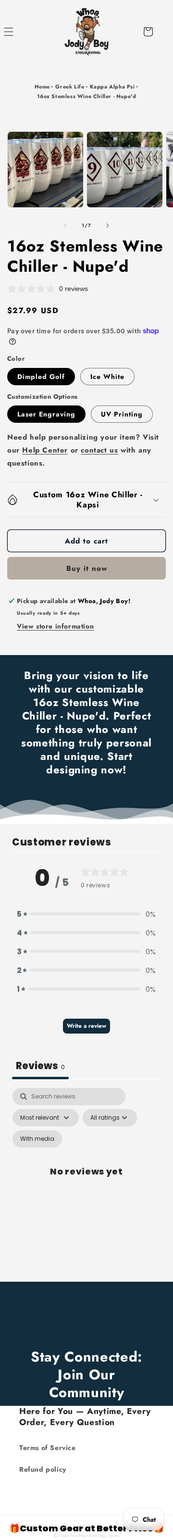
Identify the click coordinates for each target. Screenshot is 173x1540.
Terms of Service (47, 1447)
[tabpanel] (86, 1182)
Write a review (86, 1026)
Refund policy (42, 1469)
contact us (99, 450)
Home (42, 86)
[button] (19, 31)
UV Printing (122, 414)
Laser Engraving (46, 414)
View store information (55, 626)
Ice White (107, 376)
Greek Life (69, 86)
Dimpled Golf (41, 376)
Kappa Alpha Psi (112, 86)
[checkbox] (37, 1139)
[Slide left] (65, 225)
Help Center (45, 450)
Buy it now (86, 568)
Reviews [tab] (40, 1066)
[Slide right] (107, 225)
